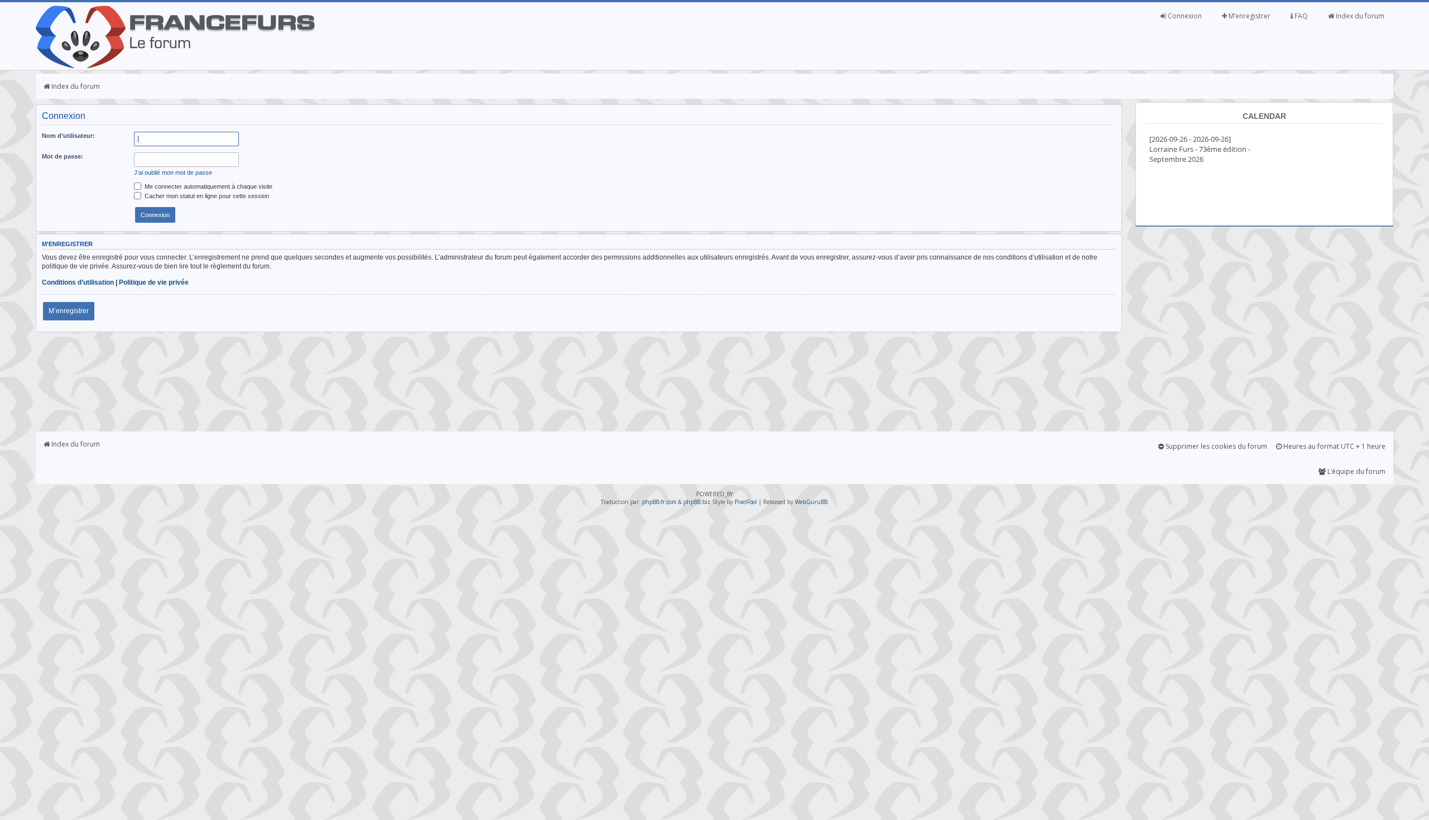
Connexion (1184, 16)
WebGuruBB (811, 502)
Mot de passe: (62, 156)
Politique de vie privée (154, 282)
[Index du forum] (175, 66)
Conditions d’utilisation (78, 282)
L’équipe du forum (1355, 471)
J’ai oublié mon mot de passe (173, 172)
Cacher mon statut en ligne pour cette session (206, 196)
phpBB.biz (697, 502)
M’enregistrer (1248, 16)
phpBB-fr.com (659, 502)
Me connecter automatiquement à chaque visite (207, 186)
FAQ (1300, 16)
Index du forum (1359, 16)
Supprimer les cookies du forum (1215, 446)
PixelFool (746, 502)
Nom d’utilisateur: (68, 135)
